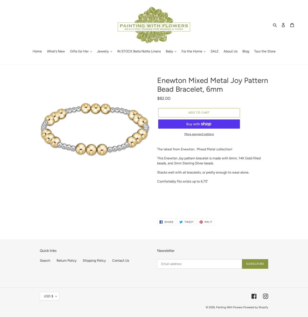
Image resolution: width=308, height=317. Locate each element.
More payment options (199, 134)
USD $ (48, 296)
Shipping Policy (94, 260)
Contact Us (120, 260)
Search (45, 260)
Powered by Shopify (255, 307)
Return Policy (66, 260)
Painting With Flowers (229, 307)
